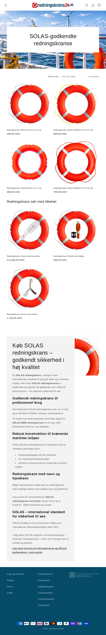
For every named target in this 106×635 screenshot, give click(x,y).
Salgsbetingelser (46, 586)
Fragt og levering (15, 574)
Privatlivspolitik (45, 593)
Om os (10, 586)
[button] (6, 5)
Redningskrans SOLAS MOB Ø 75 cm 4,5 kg (73, 188)
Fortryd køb (43, 605)
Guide (10, 593)
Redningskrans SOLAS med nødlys (69, 256)
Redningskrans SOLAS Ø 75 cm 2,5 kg (24, 130)
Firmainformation (46, 599)
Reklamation (44, 580)
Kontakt (10, 580)
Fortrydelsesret (45, 574)
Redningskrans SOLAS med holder (22, 314)
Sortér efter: (53, 76)
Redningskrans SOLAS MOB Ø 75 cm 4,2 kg (73, 130)
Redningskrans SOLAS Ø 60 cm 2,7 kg (24, 188)
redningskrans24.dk (56, 628)
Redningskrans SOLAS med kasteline (23, 256)
